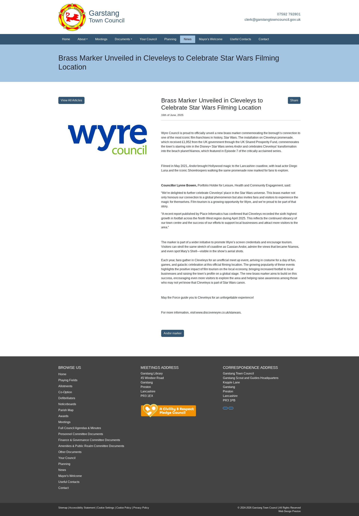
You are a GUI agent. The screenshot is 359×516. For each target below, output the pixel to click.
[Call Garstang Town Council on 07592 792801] (225, 408)
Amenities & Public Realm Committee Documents (91, 446)
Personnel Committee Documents (80, 434)
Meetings (101, 39)
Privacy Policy (141, 507)
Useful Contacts (240, 39)
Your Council (148, 39)
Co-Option (65, 392)
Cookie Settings (105, 507)
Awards (63, 416)
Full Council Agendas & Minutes (79, 428)
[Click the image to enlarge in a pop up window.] (107, 139)
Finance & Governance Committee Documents (89, 440)
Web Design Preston (289, 511)
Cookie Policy (123, 507)
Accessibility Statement (82, 507)
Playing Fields (67, 380)
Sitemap (62, 507)
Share (294, 100)
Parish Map (65, 410)
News (187, 39)
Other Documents (70, 452)
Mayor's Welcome (211, 39)
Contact (264, 39)
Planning (170, 39)
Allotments (65, 386)
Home (66, 39)
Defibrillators (66, 398)
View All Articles (71, 100)
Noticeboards (67, 404)
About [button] (81, 39)
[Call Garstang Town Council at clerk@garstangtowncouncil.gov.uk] (230, 408)
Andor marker (173, 333)
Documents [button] (122, 39)
